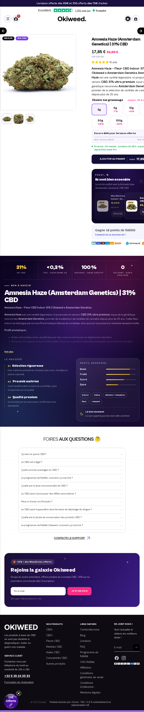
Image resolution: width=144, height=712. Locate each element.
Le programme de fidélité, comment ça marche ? (47, 478)
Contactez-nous (89, 629)
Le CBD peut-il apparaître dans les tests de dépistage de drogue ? (56, 509)
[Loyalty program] (128, 19)
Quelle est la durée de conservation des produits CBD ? (51, 517)
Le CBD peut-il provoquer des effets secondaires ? (48, 493)
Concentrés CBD (56, 658)
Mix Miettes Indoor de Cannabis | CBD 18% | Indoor (118, 198)
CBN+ (49, 629)
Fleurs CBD (53, 641)
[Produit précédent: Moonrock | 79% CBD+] (3, 31)
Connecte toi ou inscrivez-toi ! (110, 234)
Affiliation (85, 667)
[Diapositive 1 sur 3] (7, 119)
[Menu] (7, 18)
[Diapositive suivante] (72, 72)
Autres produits (55, 663)
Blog (82, 635)
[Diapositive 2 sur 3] (19, 119)
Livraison (85, 641)
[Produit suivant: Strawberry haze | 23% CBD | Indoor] (140, 31)
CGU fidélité (87, 662)
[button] (8, 351)
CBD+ (49, 635)
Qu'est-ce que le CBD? (33, 454)
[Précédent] (141, 181)
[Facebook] (116, 658)
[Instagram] (123, 658)
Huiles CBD (53, 652)
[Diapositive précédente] (4, 72)
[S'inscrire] (136, 647)
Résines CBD (54, 646)
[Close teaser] (18, 693)
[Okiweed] (72, 19)
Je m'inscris (79, 591)
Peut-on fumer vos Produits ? (37, 501)
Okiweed (42, 702)
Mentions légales (90, 692)
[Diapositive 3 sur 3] (30, 119)
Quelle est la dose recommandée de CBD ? (44, 485)
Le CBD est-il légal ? (31, 462)
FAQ (82, 646)
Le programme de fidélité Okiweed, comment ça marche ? (52, 525)
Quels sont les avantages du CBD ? (40, 470)
